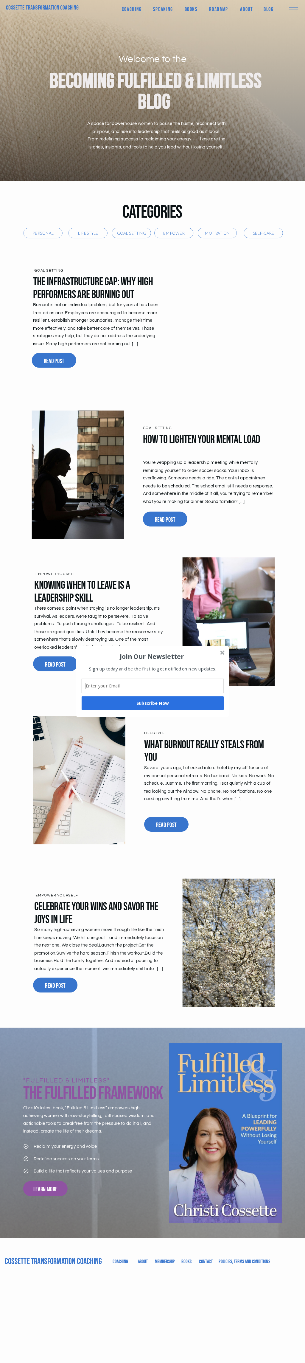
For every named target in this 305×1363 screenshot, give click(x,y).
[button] (152, 656)
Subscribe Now (152, 703)
